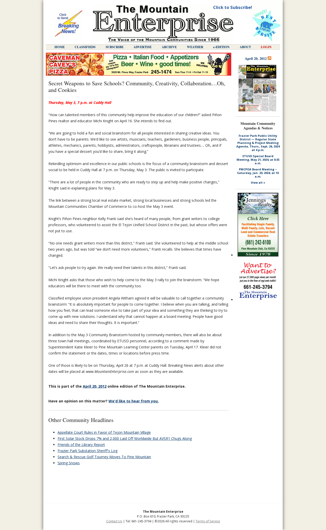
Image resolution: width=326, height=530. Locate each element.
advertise (142, 47)
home (60, 47)
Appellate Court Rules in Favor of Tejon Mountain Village (104, 432)
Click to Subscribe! (232, 7)
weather (195, 47)
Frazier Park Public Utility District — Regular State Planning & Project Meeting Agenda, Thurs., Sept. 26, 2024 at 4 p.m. (258, 143)
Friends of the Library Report (81, 444)
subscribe (115, 47)
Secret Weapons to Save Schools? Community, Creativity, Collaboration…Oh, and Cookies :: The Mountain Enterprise (163, 23)
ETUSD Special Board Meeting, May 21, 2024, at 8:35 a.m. (258, 159)
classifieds (85, 47)
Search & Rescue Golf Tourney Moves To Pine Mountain (104, 456)
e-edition (221, 47)
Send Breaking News (68, 23)
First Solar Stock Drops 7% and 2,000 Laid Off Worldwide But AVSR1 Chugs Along (125, 438)
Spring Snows (69, 462)
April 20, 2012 (94, 386)
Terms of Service (208, 521)
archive (169, 47)
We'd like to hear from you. (133, 401)
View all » (258, 182)
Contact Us (114, 521)
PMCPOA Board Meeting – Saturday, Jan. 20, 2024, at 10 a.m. (258, 173)
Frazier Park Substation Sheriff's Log (87, 450)
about (245, 47)
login (266, 47)
